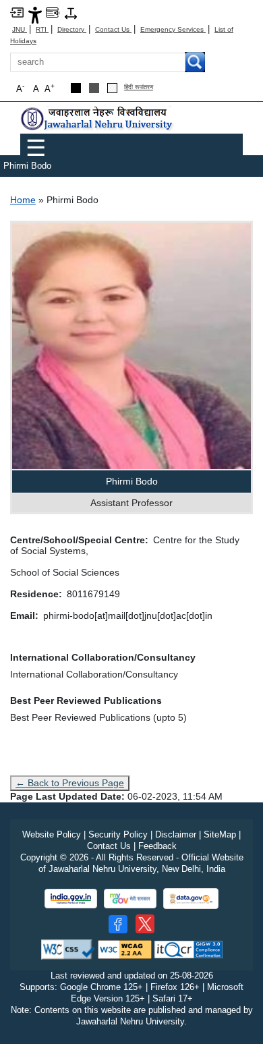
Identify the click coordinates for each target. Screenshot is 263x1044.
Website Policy (51, 834)
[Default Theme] (112, 88)
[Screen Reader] (52, 12)
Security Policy (118, 834)
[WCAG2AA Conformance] (125, 949)
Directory (71, 29)
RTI (42, 29)
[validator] (68, 949)
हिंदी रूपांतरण (138, 87)
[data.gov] (190, 898)
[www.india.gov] (71, 898)
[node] (97, 118)
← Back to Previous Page (70, 782)
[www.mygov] (130, 898)
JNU (19, 29)
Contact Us (113, 29)
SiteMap (220, 834)
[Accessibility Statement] (35, 14)
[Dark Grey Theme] (94, 88)
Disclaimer (175, 834)
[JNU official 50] (145, 923)
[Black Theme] (76, 88)
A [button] (50, 88)
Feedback (157, 846)
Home (23, 199)
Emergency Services (173, 29)
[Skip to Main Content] (17, 12)
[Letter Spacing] (71, 12)
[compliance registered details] (188, 949)
